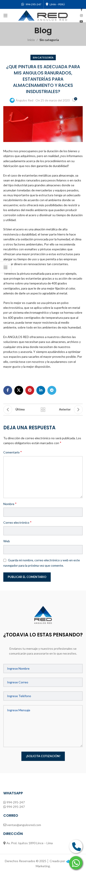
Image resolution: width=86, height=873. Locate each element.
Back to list (43, 409)
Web (6, 541)
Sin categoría (49, 40)
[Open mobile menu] (5, 15)
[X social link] (18, 390)
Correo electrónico (17, 522)
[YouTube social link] (81, 22)
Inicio (31, 40)
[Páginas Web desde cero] (68, 861)
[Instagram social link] (81, 16)
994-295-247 (16, 802)
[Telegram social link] (51, 390)
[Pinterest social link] (29, 390)
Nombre (10, 504)
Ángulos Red (24, 100)
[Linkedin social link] (40, 390)
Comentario (12, 452)
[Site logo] (43, 15)
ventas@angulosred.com (24, 825)
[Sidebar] (5, 267)
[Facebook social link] (81, 10)
